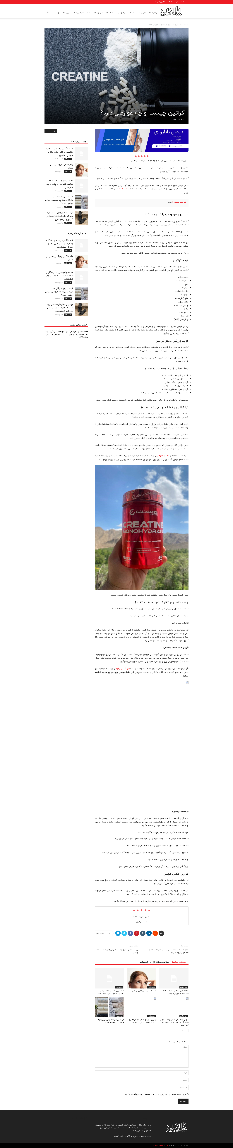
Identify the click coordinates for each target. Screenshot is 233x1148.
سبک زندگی (122, 12)
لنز (59, 12)
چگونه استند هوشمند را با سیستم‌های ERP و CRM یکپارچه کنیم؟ (169, 951)
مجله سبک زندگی (57, 331)
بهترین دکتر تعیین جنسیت (63, 334)
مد (90, 12)
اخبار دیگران (179, 24)
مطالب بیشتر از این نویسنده (154, 962)
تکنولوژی (100, 12)
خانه (187, 24)
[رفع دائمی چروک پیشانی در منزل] (141, 978)
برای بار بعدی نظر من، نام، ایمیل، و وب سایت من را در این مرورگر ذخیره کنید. (155, 1094)
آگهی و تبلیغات (160, 2)
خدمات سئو (83, 331)
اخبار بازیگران (71, 331)
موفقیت (155, 12)
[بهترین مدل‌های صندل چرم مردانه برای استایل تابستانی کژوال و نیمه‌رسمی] (141, 1007)
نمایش (169, 202)
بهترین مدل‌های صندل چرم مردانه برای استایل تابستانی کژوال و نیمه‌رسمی (142, 1021)
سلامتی (111, 12)
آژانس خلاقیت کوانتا (160, 1145)
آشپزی (143, 12)
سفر (134, 12)
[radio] (147, 156)
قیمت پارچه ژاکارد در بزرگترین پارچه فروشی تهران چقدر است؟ (111, 1021)
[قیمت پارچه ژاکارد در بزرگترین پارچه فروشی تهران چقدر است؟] (109, 1007)
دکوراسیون (80, 12)
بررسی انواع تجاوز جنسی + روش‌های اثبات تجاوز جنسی (117, 951)
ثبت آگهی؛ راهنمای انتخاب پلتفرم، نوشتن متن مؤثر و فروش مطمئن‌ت (111, 992)
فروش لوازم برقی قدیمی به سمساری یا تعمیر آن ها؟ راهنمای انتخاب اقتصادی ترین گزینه (174, 1022)
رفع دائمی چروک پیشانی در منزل (144, 990)
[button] (47, 13)
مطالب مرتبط (179, 962)
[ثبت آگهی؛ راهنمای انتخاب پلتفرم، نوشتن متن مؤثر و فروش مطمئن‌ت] (109, 978)
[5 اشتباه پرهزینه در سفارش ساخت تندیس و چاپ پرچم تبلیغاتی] (174, 978)
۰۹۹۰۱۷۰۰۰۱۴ (119, 1136)
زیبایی (68, 12)
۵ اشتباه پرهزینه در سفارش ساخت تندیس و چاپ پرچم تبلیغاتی (175, 992)
